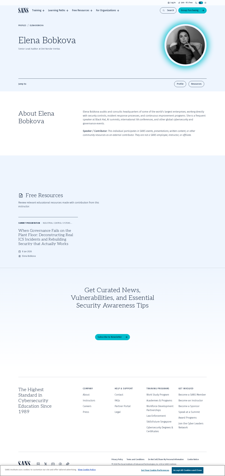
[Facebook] (60, 464)
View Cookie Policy (87, 469)
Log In (173, 3)
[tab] (38, 10)
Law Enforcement (156, 415)
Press (86, 412)
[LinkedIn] (38, 464)
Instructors (89, 400)
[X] (45, 464)
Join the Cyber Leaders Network (190, 425)
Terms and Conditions (135, 459)
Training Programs (157, 388)
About (86, 394)
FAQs (117, 400)
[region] (112, 470)
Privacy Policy (117, 459)
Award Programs (187, 417)
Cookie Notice (193, 459)
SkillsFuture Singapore (158, 421)
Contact (119, 394)
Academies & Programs (159, 400)
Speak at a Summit (189, 412)
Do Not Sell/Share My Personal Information (166, 459)
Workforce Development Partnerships (159, 408)
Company (88, 388)
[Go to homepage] (23, 10)
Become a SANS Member (192, 394)
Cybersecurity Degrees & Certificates (159, 429)
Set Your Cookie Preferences (155, 470)
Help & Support (124, 388)
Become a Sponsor (188, 406)
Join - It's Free (187, 3)
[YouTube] (53, 464)
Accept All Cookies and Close (187, 470)
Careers (87, 406)
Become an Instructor (190, 400)
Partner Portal (123, 406)
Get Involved (185, 388)
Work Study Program (157, 394)
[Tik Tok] (67, 464)
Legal (118, 412)
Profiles (22, 25)
